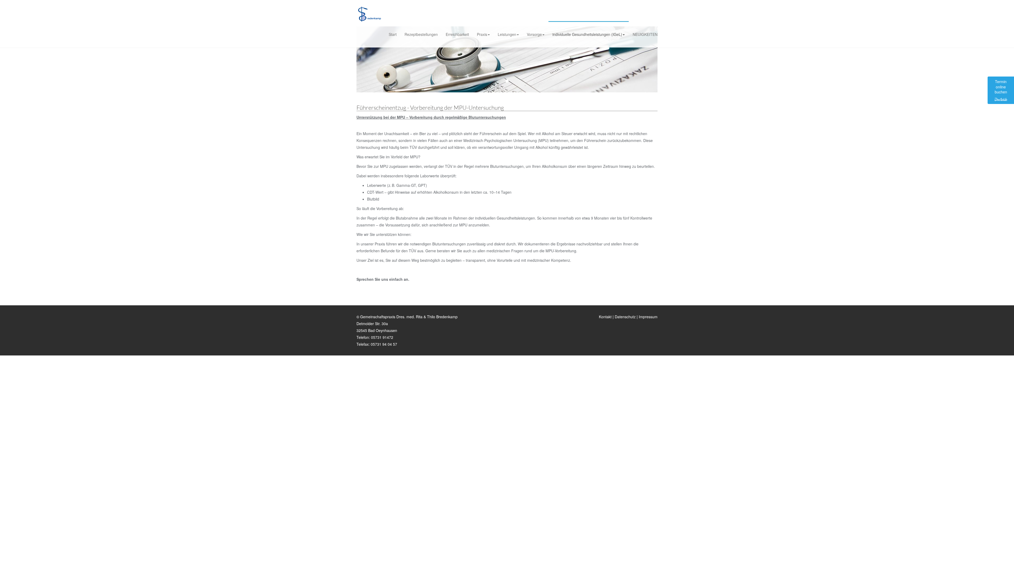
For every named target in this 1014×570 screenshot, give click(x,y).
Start (393, 34)
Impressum (648, 316)
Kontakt (605, 316)
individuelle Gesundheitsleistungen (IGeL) (587, 34)
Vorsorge (534, 34)
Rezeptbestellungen (421, 34)
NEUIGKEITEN (645, 34)
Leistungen (507, 34)
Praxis (482, 34)
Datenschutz (625, 316)
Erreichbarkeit (457, 34)
